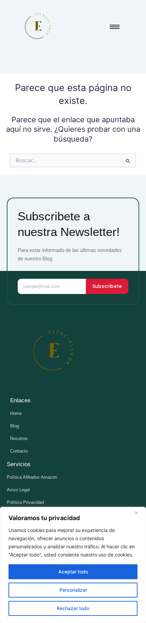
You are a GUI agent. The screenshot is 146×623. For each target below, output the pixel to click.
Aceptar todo (73, 571)
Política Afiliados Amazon (32, 477)
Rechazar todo (73, 608)
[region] (73, 565)
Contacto (19, 451)
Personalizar (73, 590)
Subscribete (107, 286)
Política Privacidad (25, 502)
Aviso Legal (18, 489)
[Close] (139, 513)
